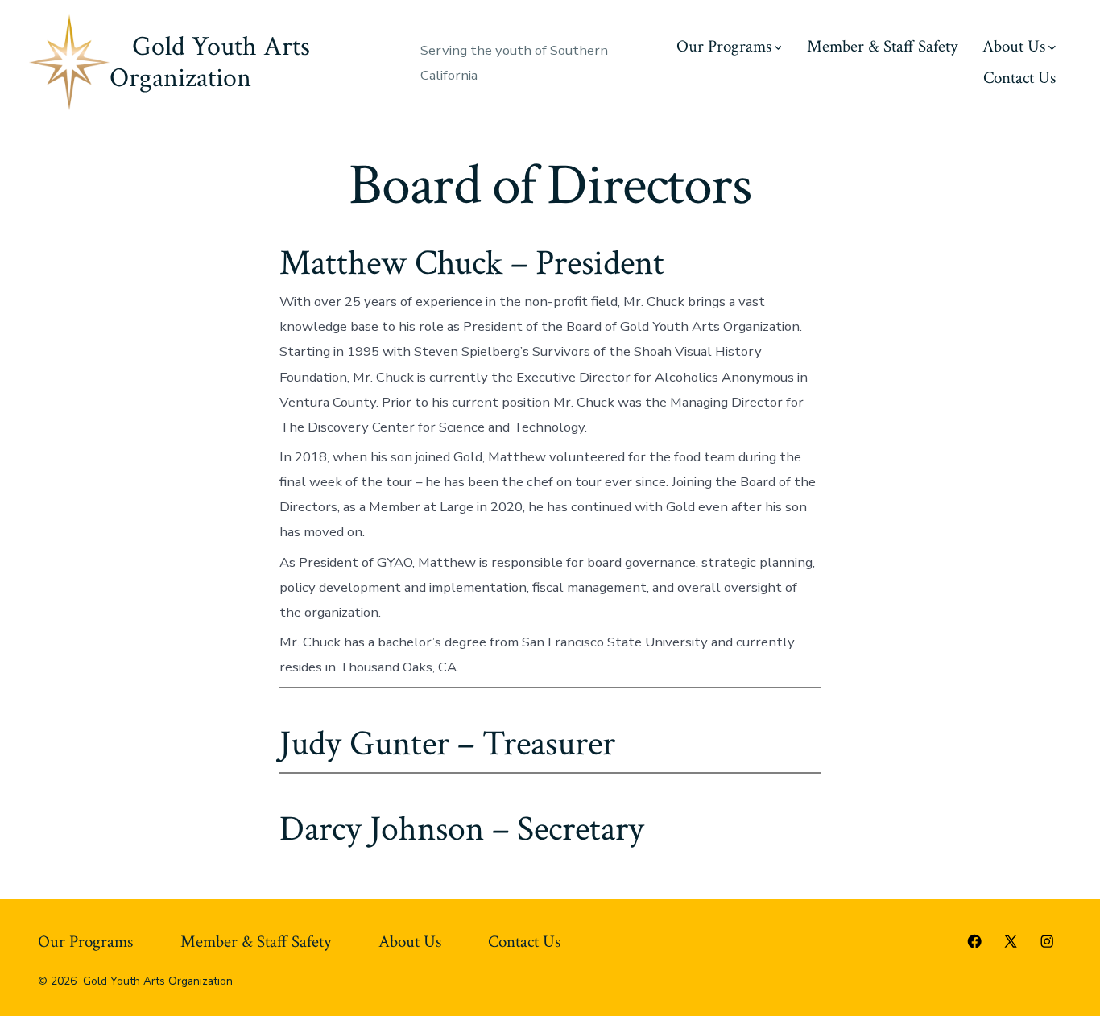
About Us (1013, 46)
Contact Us (1019, 78)
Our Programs (723, 46)
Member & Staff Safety (882, 46)
